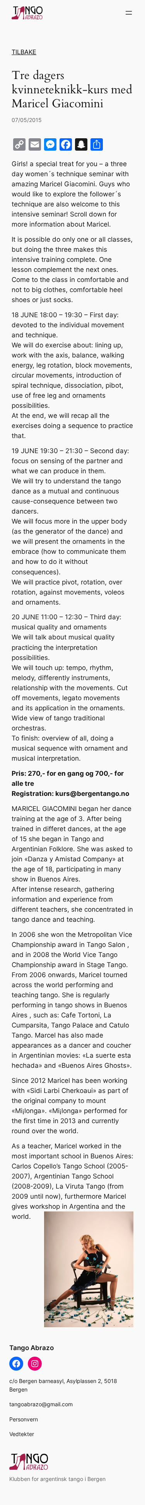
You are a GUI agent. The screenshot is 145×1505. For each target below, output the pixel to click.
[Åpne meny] (128, 12)
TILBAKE (24, 52)
